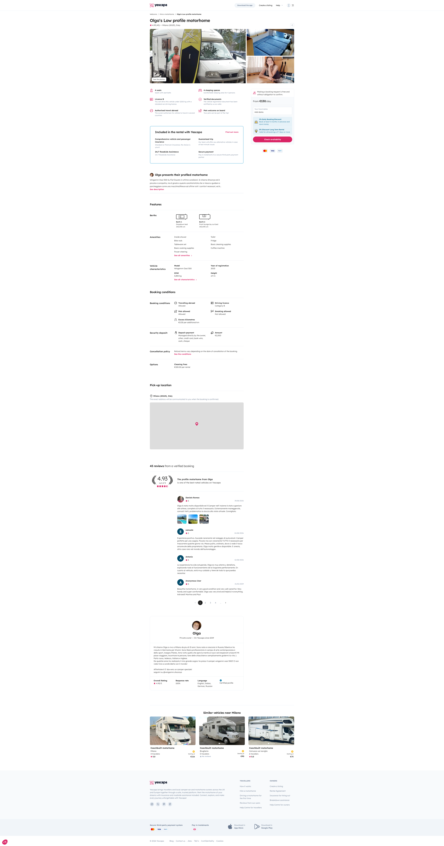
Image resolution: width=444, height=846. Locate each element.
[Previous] (152, 731)
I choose (14, 834)
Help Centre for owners (280, 805)
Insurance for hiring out (280, 795)
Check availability (272, 139)
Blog (172, 841)
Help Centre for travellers (251, 807)
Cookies (219, 841)
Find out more (231, 132)
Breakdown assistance (279, 800)
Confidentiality (207, 841)
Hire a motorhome (248, 791)
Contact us (180, 841)
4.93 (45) (156, 25)
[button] (5, 842)
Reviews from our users (250, 803)
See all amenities (182, 255)
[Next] (193, 731)
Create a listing (276, 786)
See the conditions (182, 354)
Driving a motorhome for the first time (251, 796)
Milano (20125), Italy (171, 25)
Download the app (244, 5)
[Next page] (225, 602)
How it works (245, 786)
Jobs (190, 841)
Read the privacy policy (12, 827)
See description (157, 189)
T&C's (196, 841)
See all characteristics (184, 279)
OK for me (39, 834)
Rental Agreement (278, 791)
